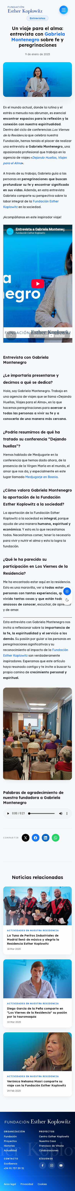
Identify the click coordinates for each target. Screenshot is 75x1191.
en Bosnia (50, 477)
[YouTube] (61, 1165)
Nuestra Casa (47, 1141)
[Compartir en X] (25, 838)
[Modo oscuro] (67, 600)
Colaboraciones (48, 1150)
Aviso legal (10, 1184)
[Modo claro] (67, 591)
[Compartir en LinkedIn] (45, 838)
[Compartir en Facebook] (35, 838)
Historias (9, 1145)
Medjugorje (33, 477)
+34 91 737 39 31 (14, 1168)
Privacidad (27, 1184)
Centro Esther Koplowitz (54, 1136)
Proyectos (10, 1141)
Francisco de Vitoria (51, 1145)
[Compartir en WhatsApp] (55, 838)
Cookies (42, 1184)
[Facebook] (42, 1165)
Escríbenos (10, 1163)
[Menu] (63, 10)
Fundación (10, 1136)
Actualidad (10, 1150)
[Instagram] (51, 1165)
